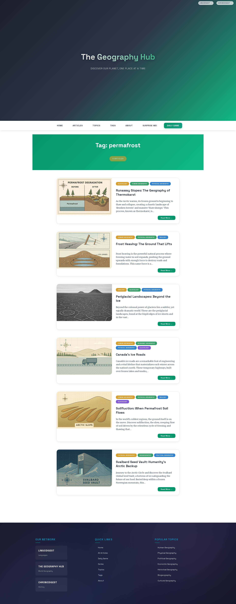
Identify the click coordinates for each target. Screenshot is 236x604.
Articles (78, 125)
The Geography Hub (118, 57)
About (129, 125)
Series (101, 564)
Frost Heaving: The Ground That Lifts (144, 244)
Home (60, 125)
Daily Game (173, 125)
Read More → (166, 218)
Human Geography (139, 184)
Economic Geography (146, 343)
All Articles (103, 553)
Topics (96, 125)
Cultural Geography (167, 580)
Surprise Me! (150, 125)
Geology (163, 237)
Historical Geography (167, 569)
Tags (113, 125)
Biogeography (145, 455)
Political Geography (164, 455)
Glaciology (122, 184)
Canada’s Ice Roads (130, 354)
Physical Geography (160, 184)
